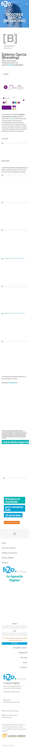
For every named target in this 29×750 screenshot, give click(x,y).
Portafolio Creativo (20, 647)
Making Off (23, 652)
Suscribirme (14, 643)
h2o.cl (25, 662)
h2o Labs (24, 657)
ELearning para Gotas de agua (11, 702)
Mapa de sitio (7, 700)
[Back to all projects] (14, 533)
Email (14, 631)
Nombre (14, 623)
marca (11, 118)
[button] (27, 4)
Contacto (23, 667)
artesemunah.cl (12, 382)
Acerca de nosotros (8, 548)
